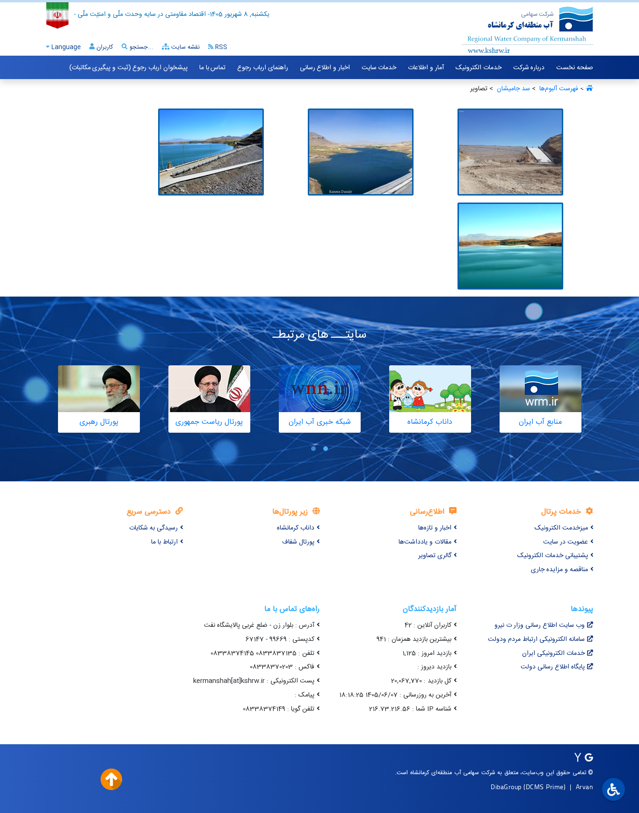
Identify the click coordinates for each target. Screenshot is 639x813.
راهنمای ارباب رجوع (262, 67)
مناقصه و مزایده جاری (559, 569)
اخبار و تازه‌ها (434, 528)
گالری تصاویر (434, 555)
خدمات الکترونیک (478, 67)
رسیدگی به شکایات (153, 528)
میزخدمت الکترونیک (561, 528)
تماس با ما (212, 67)
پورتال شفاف (298, 542)
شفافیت (583, 86)
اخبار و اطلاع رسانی (325, 67)
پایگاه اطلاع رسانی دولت (553, 667)
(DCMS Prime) (544, 786)
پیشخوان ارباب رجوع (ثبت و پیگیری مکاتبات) (128, 67)
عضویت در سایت (565, 542)
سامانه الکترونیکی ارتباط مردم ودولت (536, 639)
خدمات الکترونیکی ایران (553, 653)
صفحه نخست (574, 67)
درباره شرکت (529, 67)
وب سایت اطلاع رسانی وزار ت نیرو (539, 625)
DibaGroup (506, 786)
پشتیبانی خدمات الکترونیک (552, 555)
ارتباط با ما (164, 542)
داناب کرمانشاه (295, 528)
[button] (326, 449)
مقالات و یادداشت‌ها (425, 542)
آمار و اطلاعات (425, 67)
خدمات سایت (379, 67)
